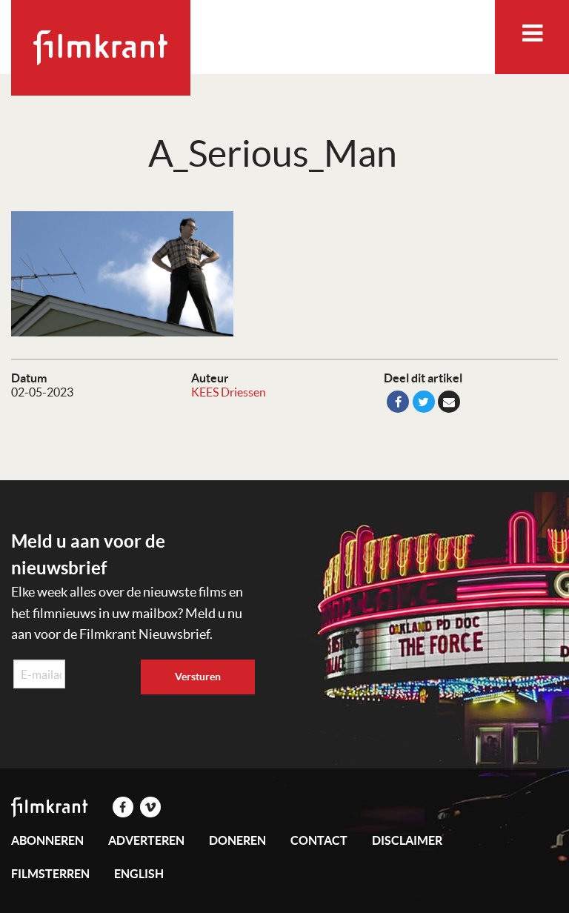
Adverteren (146, 840)
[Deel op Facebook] (398, 402)
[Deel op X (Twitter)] (424, 402)
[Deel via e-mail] (449, 402)
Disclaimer (407, 840)
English (139, 873)
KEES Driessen (228, 392)
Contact (318, 840)
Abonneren (47, 840)
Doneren (237, 840)
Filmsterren (50, 873)
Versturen (198, 677)
